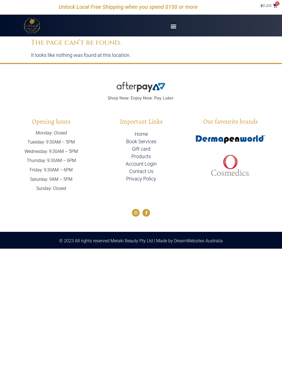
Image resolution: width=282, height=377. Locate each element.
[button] (173, 26)
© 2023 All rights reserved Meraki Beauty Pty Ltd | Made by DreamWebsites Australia (141, 240)
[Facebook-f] (146, 213)
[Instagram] (136, 213)
